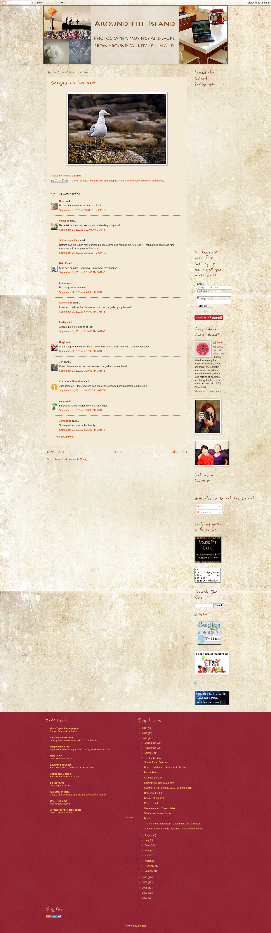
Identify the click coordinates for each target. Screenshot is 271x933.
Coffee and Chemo (60, 773)
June (148, 845)
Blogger (142, 925)
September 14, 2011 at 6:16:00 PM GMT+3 (82, 331)
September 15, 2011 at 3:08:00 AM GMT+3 (82, 410)
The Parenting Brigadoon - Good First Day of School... (173, 823)
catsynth (64, 220)
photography (110, 180)
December (151, 742)
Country (201, 298)
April (147, 855)
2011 (145, 738)
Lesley (63, 322)
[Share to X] (59, 181)
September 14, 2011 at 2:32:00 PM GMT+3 (82, 272)
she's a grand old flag (60, 785)
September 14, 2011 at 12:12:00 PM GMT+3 (82, 252)
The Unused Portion (61, 737)
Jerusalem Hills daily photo (65, 809)
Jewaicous (65, 420)
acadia (83, 180)
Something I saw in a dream (159, 782)
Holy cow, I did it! (153, 793)
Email (200, 283)
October (149, 753)
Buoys (147, 818)
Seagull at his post (73, 83)
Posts (202, 506)
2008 (145, 887)
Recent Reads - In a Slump (63, 731)
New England (95, 180)
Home (117, 452)
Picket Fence (151, 772)
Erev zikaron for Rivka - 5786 (64, 776)
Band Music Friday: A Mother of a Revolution (72, 767)
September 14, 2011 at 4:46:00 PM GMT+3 (82, 311)
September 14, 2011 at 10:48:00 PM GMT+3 (82, 390)
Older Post (179, 452)
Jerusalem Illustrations (61, 758)
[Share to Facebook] (63, 181)
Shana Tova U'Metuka (156, 762)
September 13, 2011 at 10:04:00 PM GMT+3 (82, 210)
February (150, 866)
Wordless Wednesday (152, 180)
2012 (145, 733)
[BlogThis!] (56, 181)
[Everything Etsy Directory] (209, 643)
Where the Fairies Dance (157, 813)
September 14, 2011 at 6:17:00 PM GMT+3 (82, 351)
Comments (205, 512)
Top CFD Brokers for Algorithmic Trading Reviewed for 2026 (80, 749)
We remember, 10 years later (159, 808)
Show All (129, 817)
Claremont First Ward (71, 381)
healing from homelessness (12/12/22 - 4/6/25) (73, 740)
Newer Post (55, 452)
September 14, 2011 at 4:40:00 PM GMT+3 (82, 292)
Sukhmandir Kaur (69, 240)
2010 (145, 877)
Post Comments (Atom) (74, 459)
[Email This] (52, 181)
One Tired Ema (58, 801)
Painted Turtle (151, 803)
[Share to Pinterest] (66, 181)
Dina (61, 201)
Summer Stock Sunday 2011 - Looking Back (168, 787)
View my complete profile (207, 391)
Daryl (62, 342)
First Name (203, 291)
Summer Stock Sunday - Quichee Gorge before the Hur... (174, 828)
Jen (61, 361)
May (147, 850)
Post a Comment (64, 436)
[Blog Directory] (53, 916)
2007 (145, 892)
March (148, 860)
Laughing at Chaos (61, 764)
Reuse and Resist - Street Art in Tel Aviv (165, 767)
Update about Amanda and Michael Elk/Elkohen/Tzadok (78, 794)
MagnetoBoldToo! (60, 746)
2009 (145, 882)
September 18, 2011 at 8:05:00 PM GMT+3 (82, 429)
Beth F (63, 263)
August (149, 835)
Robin (220, 342)
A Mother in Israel (60, 791)
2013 (145, 728)
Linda (62, 283)
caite (62, 401)
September (151, 758)
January (149, 870)
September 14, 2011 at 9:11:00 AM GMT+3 (82, 229)
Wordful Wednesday (129, 180)
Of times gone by (153, 777)
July (147, 840)
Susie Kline (65, 302)
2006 (145, 897)
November (151, 747)
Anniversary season (60, 803)
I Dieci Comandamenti (61, 812)
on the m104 (57, 782)
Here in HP (56, 755)
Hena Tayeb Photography (64, 728)
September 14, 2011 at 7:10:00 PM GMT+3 (82, 370)
